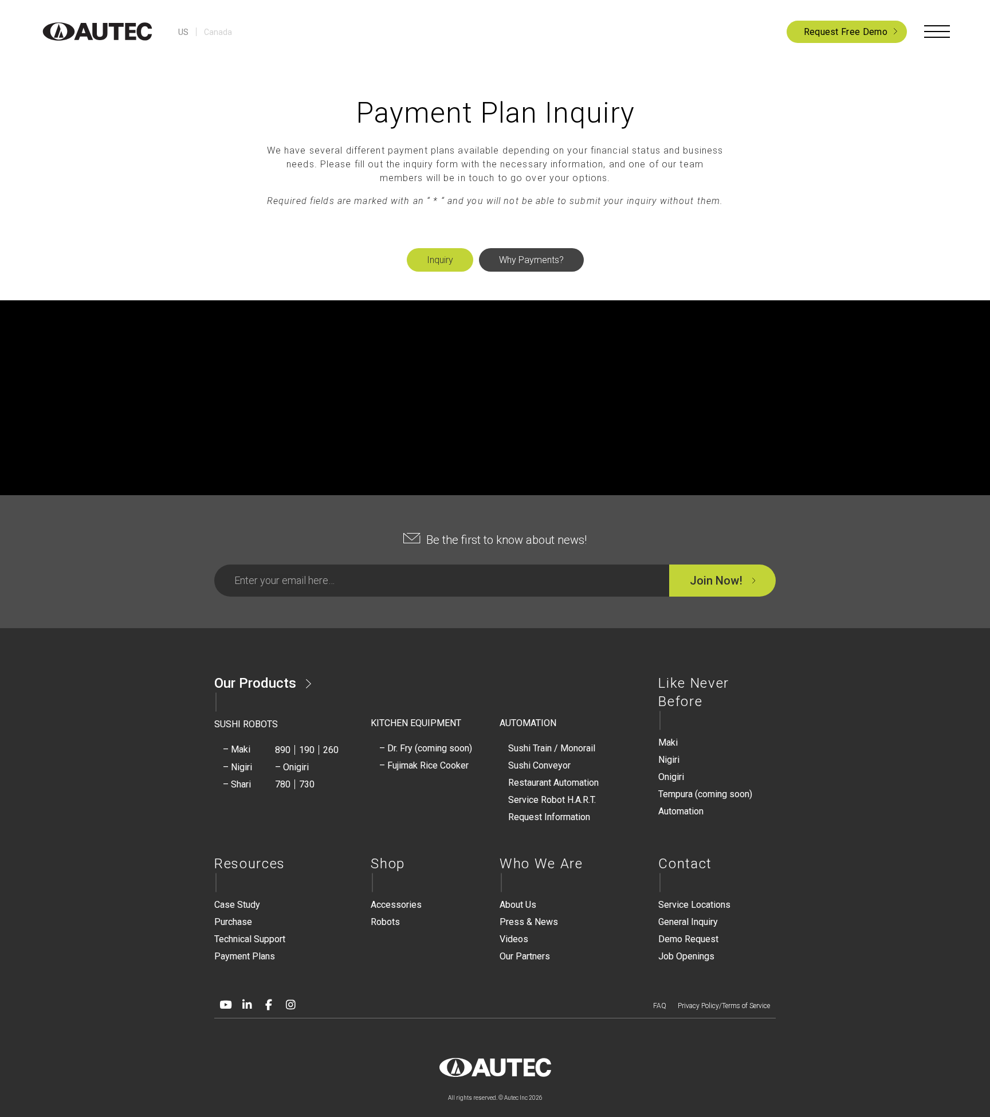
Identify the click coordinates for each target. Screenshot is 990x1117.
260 (331, 749)
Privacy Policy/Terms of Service (724, 1006)
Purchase (233, 921)
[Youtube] (225, 1005)
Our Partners (525, 956)
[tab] (440, 260)
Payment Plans (244, 956)
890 (282, 749)
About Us (518, 904)
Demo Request (688, 939)
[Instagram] (290, 1005)
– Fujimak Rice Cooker (424, 765)
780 (282, 784)
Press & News (529, 921)
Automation (681, 811)
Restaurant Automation (553, 782)
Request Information (549, 817)
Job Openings (686, 956)
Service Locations (694, 904)
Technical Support (249, 939)
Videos (514, 939)
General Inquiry (688, 921)
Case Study (237, 904)
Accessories (396, 904)
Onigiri (671, 776)
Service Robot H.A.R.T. (552, 799)
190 (307, 749)
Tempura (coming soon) (705, 794)
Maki (668, 742)
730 (307, 784)
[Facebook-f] (269, 1005)
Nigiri (668, 759)
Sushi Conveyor (539, 765)
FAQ (659, 1006)
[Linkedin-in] (247, 1005)
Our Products (255, 683)
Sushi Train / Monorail (551, 748)
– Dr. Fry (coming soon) (425, 748)
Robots (385, 921)
